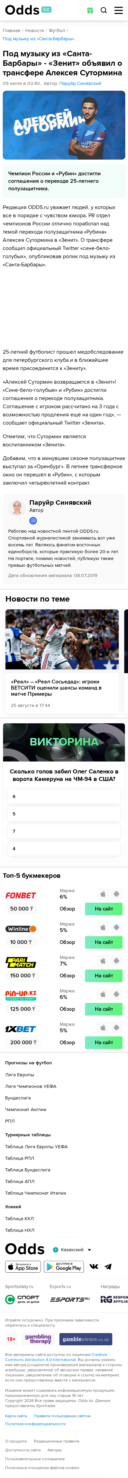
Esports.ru (69, 1299)
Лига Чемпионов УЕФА (30, 1086)
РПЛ (10, 1121)
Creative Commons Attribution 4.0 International (56, 1357)
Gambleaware (85, 1339)
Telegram (108, 1266)
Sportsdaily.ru (22, 1299)
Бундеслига (18, 1098)
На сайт (104, 909)
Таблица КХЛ (19, 1219)
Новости (34, 30)
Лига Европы (19, 1075)
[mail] (74, 520)
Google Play (64, 1267)
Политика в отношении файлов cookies (42, 1467)
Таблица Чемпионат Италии (35, 1193)
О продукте (16, 1441)
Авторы (54, 1450)
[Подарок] (90, 10)
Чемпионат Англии (25, 1109)
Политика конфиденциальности (35, 1424)
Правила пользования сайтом (62, 1416)
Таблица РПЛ (19, 1158)
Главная (11, 30)
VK (94, 1266)
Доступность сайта (23, 1450)
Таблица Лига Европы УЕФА (36, 1147)
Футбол (57, 30)
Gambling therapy (38, 1339)
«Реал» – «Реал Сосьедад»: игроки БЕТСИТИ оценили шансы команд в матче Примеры (56, 688)
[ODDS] (28, 10)
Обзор (67, 909)
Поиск (104, 10)
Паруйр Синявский (80, 83)
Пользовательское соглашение (35, 1459)
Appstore (23, 1267)
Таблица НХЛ (19, 1230)
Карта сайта (16, 1416)
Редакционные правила (56, 1441)
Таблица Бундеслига (27, 1170)
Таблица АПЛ (19, 1181)
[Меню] (118, 10)
